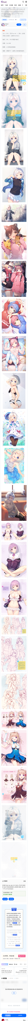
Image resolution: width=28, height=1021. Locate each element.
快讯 (15, 5)
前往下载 (24, 19)
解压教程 (18, 945)
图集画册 (4, 19)
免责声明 (15, 934)
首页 (2, 5)
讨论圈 (11, 5)
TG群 (6, 5)
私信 (24, 24)
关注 (19, 24)
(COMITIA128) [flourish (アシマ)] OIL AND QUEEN (21, 972)
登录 (14, 993)
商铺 (19, 5)
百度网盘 (11, 899)
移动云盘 (5, 899)
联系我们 (15, 923)
